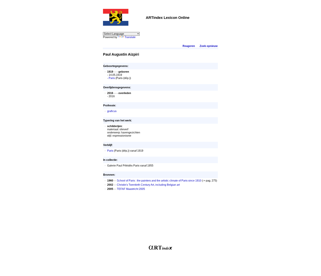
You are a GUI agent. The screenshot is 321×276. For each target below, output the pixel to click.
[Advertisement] (160, 219)
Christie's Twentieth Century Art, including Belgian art (148, 184)
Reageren (189, 46)
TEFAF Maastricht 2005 (131, 189)
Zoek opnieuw (208, 46)
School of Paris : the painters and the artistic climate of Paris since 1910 (159, 180)
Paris (112, 78)
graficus (112, 111)
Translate (130, 37)
